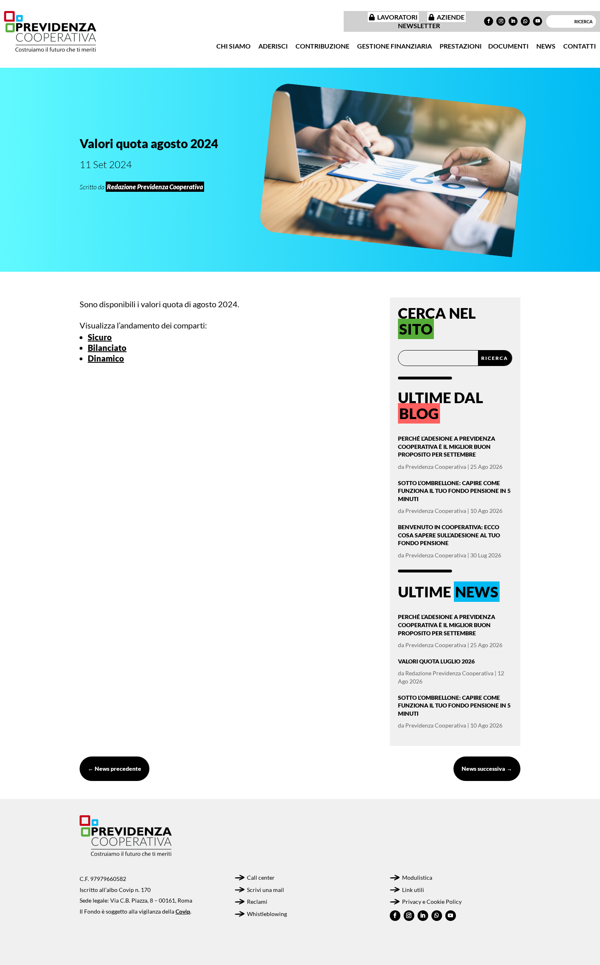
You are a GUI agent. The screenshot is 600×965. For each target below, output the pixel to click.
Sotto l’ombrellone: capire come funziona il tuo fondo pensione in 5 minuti (454, 490)
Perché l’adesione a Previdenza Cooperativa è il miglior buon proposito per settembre (446, 446)
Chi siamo (233, 46)
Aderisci (273, 46)
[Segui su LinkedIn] (513, 21)
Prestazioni (461, 46)
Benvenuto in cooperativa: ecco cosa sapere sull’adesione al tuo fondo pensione (449, 535)
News (546, 46)
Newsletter (419, 25)
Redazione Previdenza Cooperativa (449, 673)
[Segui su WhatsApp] (525, 21)
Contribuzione (322, 46)
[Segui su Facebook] (488, 21)
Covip (183, 911)
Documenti (508, 46)
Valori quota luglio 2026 (436, 661)
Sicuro (100, 337)
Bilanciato (107, 348)
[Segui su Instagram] (500, 21)
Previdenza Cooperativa (435, 466)
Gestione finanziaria (394, 46)
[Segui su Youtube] (537, 21)
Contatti (579, 46)
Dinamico (106, 358)
